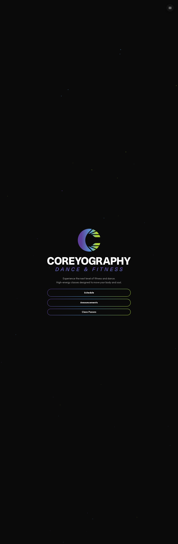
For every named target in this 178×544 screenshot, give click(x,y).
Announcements (89, 302)
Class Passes (89, 312)
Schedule (89, 292)
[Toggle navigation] (170, 7)
